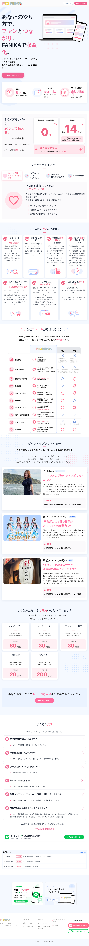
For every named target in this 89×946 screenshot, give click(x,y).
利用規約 (40, 919)
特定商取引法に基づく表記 (59, 920)
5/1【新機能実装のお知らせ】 (32, 861)
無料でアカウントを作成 (80, 925)
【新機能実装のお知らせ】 (31, 866)
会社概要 (55, 925)
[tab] (12, 175)
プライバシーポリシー (44, 923)
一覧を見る (81, 852)
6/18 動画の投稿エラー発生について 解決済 (37, 856)
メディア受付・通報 (28, 926)
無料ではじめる (44, 701)
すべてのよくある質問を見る (43, 829)
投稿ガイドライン (27, 923)
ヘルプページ (26, 919)
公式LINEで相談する (74, 837)
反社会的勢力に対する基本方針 (44, 927)
